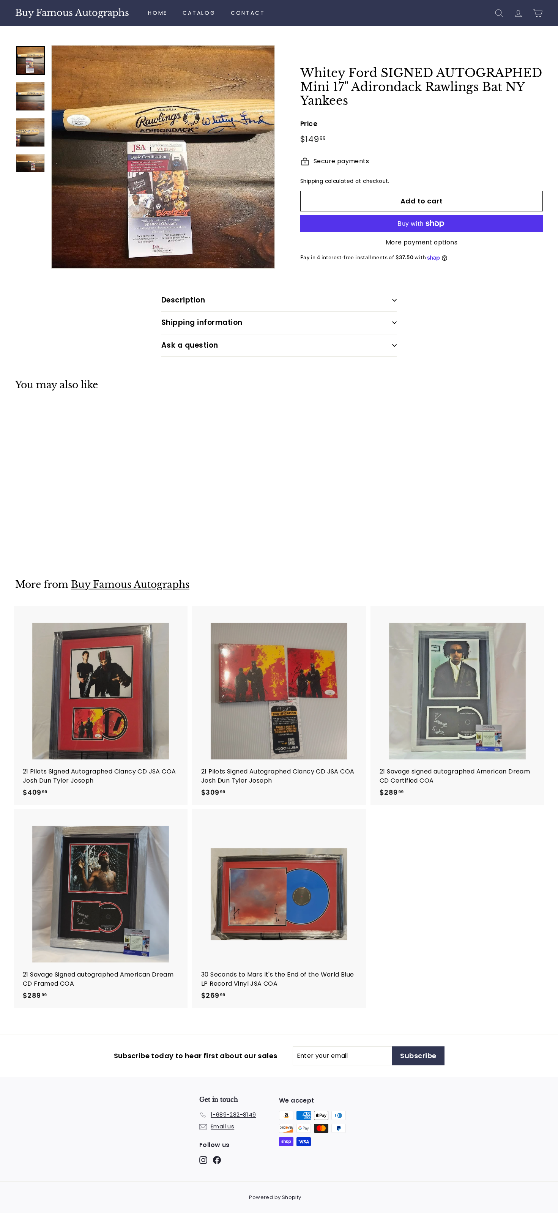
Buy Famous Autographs (72, 13)
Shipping (311, 181)
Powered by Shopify (275, 1197)
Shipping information (202, 322)
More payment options (421, 242)
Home (157, 13)
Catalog (199, 13)
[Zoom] (163, 157)
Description (183, 300)
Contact (248, 13)
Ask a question (189, 345)
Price (308, 123)
